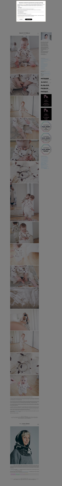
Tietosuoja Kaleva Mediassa (21, 17)
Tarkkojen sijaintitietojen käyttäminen (22, 13)
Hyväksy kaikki (29, 19)
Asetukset (21, 19)
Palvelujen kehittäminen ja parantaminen (22, 10)
